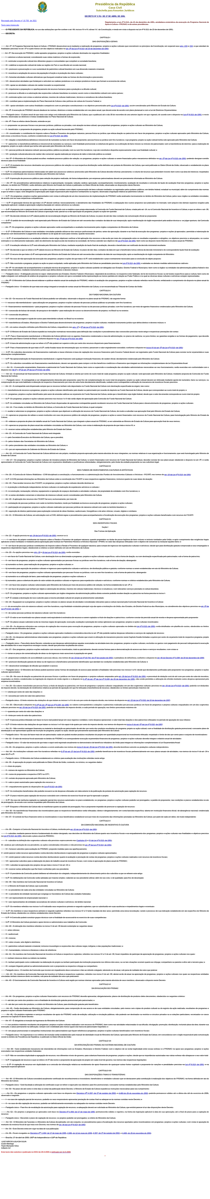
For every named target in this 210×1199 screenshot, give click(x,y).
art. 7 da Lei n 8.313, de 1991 (70, 339)
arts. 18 (37, 552)
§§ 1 (14, 370)
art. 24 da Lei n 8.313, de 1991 (43, 536)
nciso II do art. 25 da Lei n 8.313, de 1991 (95, 747)
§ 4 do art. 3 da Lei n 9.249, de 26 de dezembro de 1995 (109, 679)
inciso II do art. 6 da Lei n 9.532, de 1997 (144, 724)
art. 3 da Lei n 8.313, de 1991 (98, 845)
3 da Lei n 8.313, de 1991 (92, 327)
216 (191, 46)
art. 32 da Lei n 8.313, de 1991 (83, 829)
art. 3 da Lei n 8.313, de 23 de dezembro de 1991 (87, 49)
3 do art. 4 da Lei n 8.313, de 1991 (34, 370)
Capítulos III (82, 840)
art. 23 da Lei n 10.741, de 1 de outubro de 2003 (92, 658)
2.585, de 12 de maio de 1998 (79, 1133)
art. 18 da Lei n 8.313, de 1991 (132, 676)
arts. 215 (183, 46)
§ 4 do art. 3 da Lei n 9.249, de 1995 (52, 705)
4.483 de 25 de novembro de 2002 (133, 1093)
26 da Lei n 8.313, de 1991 (53, 552)
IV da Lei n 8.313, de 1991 (100, 840)
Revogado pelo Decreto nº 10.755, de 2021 (19, 21)
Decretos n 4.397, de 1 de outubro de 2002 (96, 1093)
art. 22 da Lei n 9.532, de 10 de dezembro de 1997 (148, 700)
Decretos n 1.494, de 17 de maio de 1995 (48, 1133)
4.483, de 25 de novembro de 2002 (136, 1133)
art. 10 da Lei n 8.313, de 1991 (177, 475)
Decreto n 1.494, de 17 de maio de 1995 (77, 1112)
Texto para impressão (10, 25)
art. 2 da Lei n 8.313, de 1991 (172, 158)
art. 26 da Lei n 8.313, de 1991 (175, 686)
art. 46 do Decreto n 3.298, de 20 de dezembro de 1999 (180, 658)
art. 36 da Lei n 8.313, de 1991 (72, 1125)
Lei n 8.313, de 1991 (120, 106)
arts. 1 (76, 327)
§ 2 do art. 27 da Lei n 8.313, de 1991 (77, 751)
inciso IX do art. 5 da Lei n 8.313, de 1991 (164, 348)
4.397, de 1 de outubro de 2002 (106, 1133)
